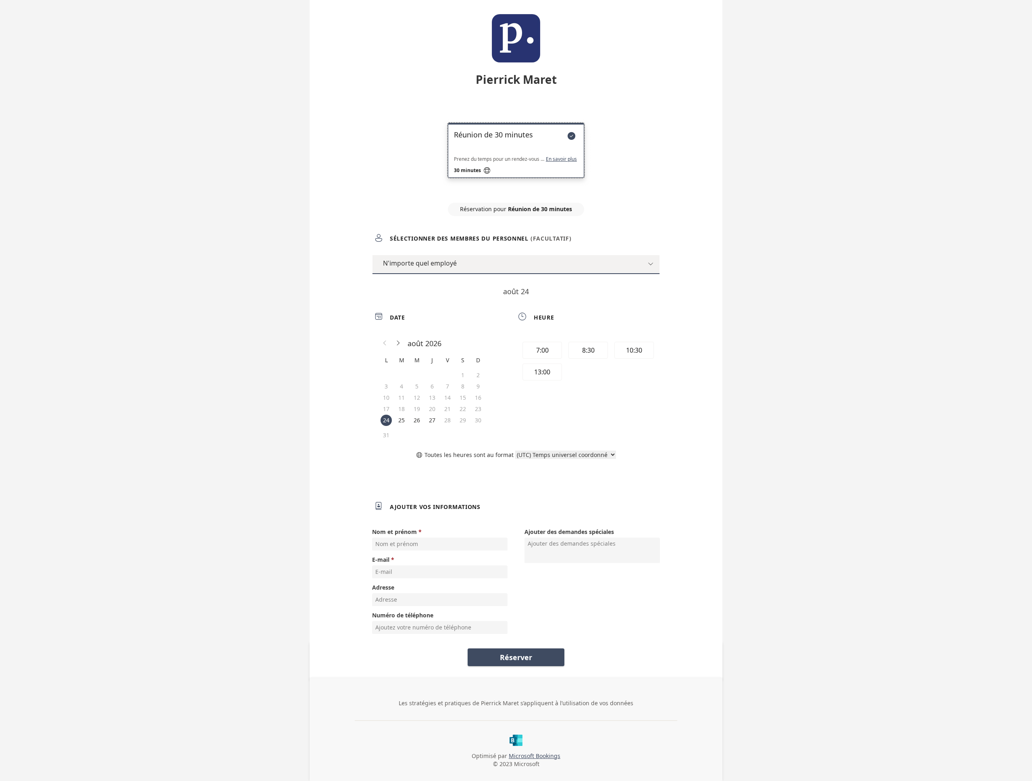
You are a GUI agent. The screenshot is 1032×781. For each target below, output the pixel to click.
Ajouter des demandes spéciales (569, 532)
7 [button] (447, 386)
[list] (516, 157)
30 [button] (478, 420)
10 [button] (386, 397)
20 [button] (432, 409)
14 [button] (447, 397)
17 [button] (386, 409)
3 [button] (386, 386)
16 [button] (478, 397)
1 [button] (462, 375)
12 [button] (417, 397)
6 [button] (432, 386)
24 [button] (386, 420)
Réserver (516, 657)
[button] (385, 343)
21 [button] (447, 409)
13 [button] (432, 397)
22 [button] (463, 409)
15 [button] (463, 397)
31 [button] (386, 435)
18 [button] (401, 409)
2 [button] (478, 375)
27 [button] (432, 420)
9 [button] (478, 386)
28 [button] (447, 420)
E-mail (380, 559)
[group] (587, 362)
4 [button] (401, 386)
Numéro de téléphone (402, 615)
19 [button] (417, 409)
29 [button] (463, 420)
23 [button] (478, 409)
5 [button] (416, 386)
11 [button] (401, 397)
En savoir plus (561, 159)
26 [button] (417, 420)
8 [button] (462, 386)
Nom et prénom (394, 532)
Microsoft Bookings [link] (534, 756)
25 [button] (401, 420)
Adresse (383, 587)
